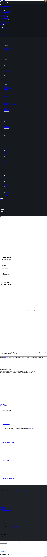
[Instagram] (1, 534)
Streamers (4, 517)
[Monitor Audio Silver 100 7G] (9, 440)
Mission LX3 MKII (6, 424)
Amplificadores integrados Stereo (7, 510)
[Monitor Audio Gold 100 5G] (9, 476)
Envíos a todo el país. (4, 505)
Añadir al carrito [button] (31, 428)
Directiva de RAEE (2, 403)
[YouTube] (4, 534)
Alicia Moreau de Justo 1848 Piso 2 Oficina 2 (16, 526)
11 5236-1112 (24, 490)
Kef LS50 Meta (6, 460)
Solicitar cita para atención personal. (6, 527)
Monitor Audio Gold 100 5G (8, 478)
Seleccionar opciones (9, 464)
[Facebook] (2, 534)
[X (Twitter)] (3, 534)
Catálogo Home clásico (3, 404)
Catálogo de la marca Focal (3, 405)
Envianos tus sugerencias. (4, 507)
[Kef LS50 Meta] (9, 458)
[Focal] (4, 262)
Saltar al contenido (2, 0)
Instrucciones (1, 402)
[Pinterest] (5, 534)
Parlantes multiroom (5, 519)
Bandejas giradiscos (5, 516)
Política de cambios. (4, 506)
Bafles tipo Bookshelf (5, 512)
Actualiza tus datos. (3, 508)
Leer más (5, 446)
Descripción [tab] (3, 280)
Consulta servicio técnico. (4, 509)
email (18, 490)
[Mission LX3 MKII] (9, 422)
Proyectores (4, 515)
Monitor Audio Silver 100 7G (8, 442)
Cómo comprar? (3, 504)
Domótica (4, 518)
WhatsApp (16, 490)
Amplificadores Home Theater (7, 511)
